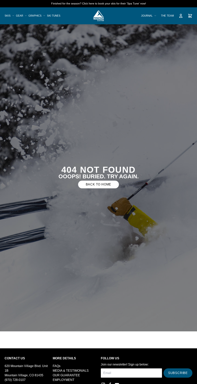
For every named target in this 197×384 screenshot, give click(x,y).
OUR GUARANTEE (66, 375)
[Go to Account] (181, 15)
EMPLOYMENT (63, 379)
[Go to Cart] (190, 15)
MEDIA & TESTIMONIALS (71, 370)
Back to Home (98, 184)
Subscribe (178, 373)
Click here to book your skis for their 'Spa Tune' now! (114, 3)
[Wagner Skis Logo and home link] (98, 15)
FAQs (56, 366)
